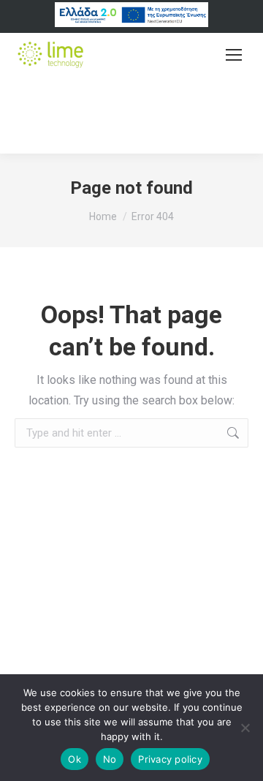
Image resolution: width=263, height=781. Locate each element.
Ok (74, 759)
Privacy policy (170, 759)
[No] (244, 727)
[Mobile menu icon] (233, 54)
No (110, 759)
